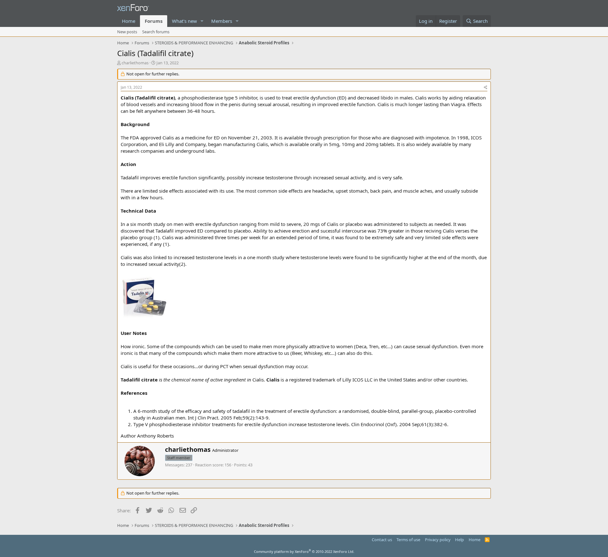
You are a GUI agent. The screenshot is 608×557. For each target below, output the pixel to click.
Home (128, 21)
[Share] (486, 87)
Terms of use (408, 539)
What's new (184, 21)
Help (459, 539)
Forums (153, 21)
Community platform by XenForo (304, 551)
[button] (202, 21)
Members (221, 21)
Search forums (155, 32)
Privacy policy (438, 539)
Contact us (382, 539)
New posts (127, 32)
